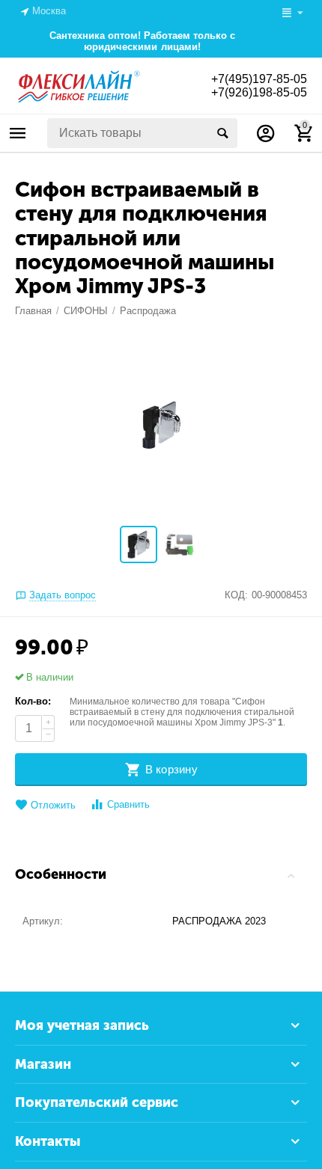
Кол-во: (33, 701)
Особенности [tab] (60, 874)
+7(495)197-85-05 (259, 79)
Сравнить (128, 804)
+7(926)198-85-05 (259, 92)
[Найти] (222, 133)
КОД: (236, 595)
